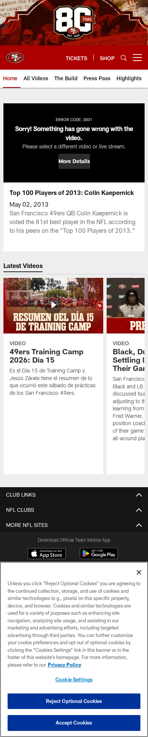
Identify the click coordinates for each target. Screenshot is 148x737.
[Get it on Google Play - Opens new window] (98, 557)
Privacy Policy (64, 665)
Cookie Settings (74, 679)
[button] (74, 161)
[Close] (139, 572)
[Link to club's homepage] (15, 54)
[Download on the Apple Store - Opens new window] (46, 554)
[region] (74, 649)
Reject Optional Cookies (74, 701)
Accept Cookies (74, 723)
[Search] (124, 58)
